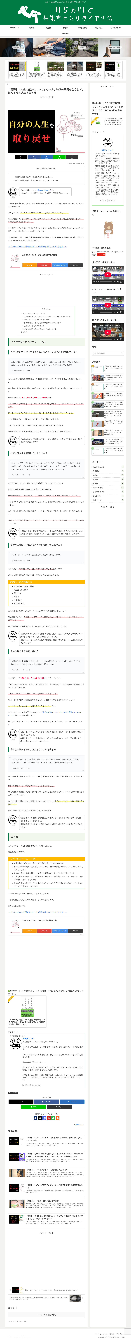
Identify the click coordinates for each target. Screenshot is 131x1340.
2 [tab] (65, 82)
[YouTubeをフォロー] (33, 1085)
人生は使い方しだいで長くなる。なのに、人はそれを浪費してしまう (48, 316)
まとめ (24, 332)
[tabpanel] (18, 70)
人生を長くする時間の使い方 (34, 326)
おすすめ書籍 (13, 1092)
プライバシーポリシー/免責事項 (104, 1334)
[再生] (94, 282)
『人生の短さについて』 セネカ (33, 313)
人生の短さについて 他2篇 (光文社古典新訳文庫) (39, 255)
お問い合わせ (120, 1334)
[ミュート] (118, 282)
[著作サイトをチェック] (23, 1085)
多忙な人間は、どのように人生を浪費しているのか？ (42, 323)
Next (124, 70)
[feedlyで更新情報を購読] (36, 1085)
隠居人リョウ (28, 1039)
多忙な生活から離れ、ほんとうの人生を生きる (40, 329)
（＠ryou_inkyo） (42, 190)
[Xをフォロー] (27, 1085)
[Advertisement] (46, 103)
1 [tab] (63, 82)
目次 (43, 309)
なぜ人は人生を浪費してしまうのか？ (37, 319)
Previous (7, 70)
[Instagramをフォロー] (30, 1085)
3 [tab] (68, 82)
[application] (108, 275)
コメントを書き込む (46, 1314)
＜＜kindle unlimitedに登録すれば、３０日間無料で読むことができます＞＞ (37, 247)
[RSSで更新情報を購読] (39, 1085)
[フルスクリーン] (121, 282)
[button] (72, 157)
